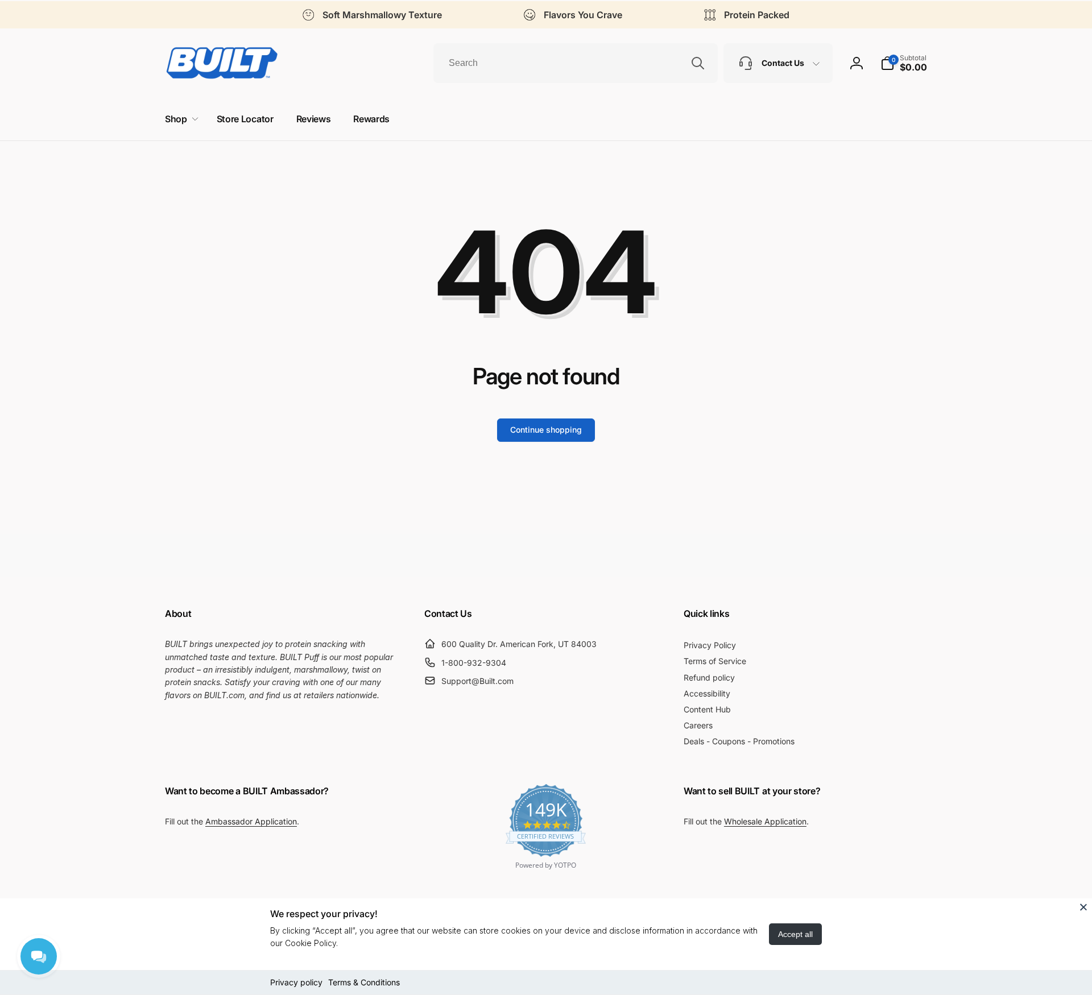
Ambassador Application (251, 821)
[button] (903, 63)
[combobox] (575, 63)
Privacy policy (296, 982)
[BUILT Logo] (222, 63)
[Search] (697, 63)
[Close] (1083, 906)
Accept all (795, 934)
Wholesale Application (765, 821)
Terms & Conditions (364, 982)
